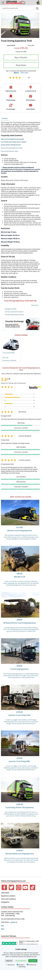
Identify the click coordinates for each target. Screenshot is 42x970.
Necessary (11, 965)
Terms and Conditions (8, 899)
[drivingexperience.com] (16, 4)
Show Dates (21, 65)
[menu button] (3, 2)
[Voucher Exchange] (21, 324)
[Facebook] (4, 890)
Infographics (5, 902)
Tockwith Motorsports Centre (14, 314)
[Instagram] (18, 890)
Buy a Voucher (21, 57)
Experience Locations (8, 896)
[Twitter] (11, 890)
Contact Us (13, 922)
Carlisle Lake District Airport (14, 312)
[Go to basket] (38, 4)
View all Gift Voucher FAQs (9, 151)
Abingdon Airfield (10, 309)
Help (2, 929)
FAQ (2, 925)
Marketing (22, 967)
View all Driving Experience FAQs (11, 148)
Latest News (5, 893)
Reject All (9, 961)
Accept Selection (21, 961)
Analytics (22, 965)
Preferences (32, 965)
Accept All (33, 961)
